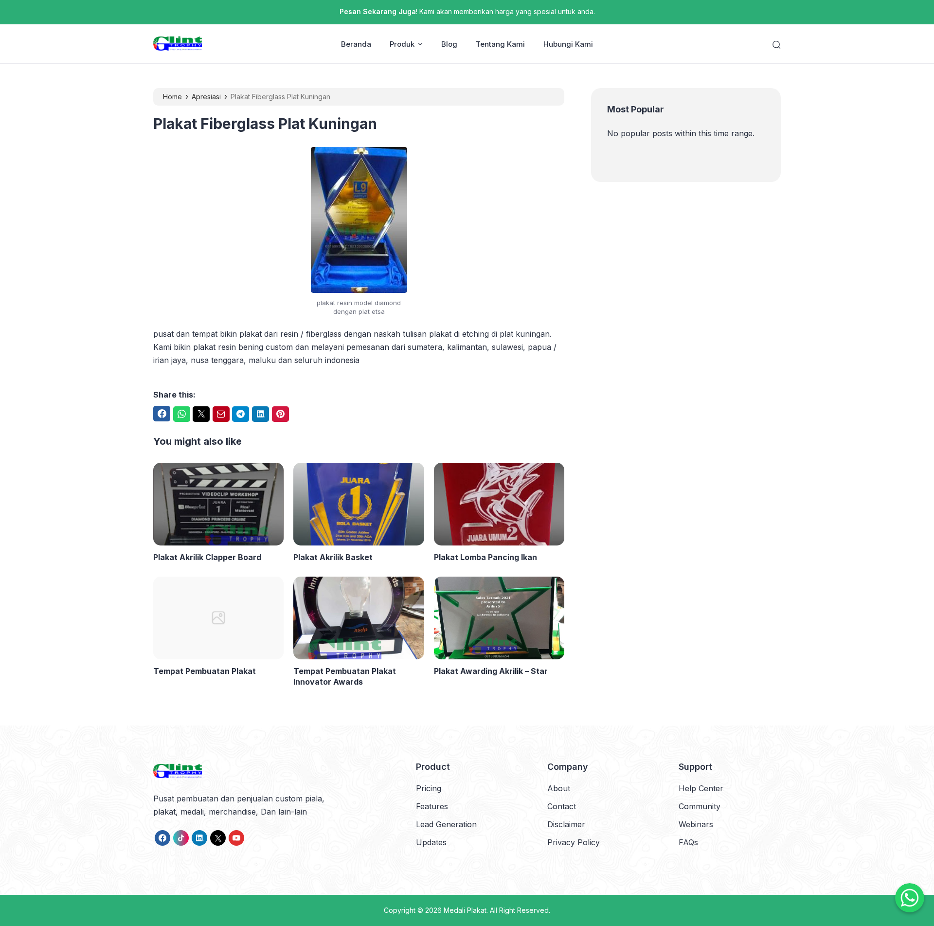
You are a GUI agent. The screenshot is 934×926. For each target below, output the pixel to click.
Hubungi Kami (568, 44)
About (558, 788)
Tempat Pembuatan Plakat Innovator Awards (344, 676)
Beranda (356, 44)
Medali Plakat (465, 910)
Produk (402, 44)
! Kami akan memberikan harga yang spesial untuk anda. (467, 11)
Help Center (701, 788)
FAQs (688, 842)
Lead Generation (446, 824)
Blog (449, 44)
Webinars (696, 824)
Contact (561, 806)
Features (432, 806)
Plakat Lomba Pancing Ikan (485, 557)
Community (699, 806)
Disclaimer (566, 824)
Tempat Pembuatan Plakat (204, 671)
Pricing (428, 788)
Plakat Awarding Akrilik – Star (491, 671)
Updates (431, 842)
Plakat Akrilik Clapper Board (207, 557)
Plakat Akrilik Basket (333, 557)
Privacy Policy (573, 842)
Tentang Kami (500, 44)
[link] (162, 838)
